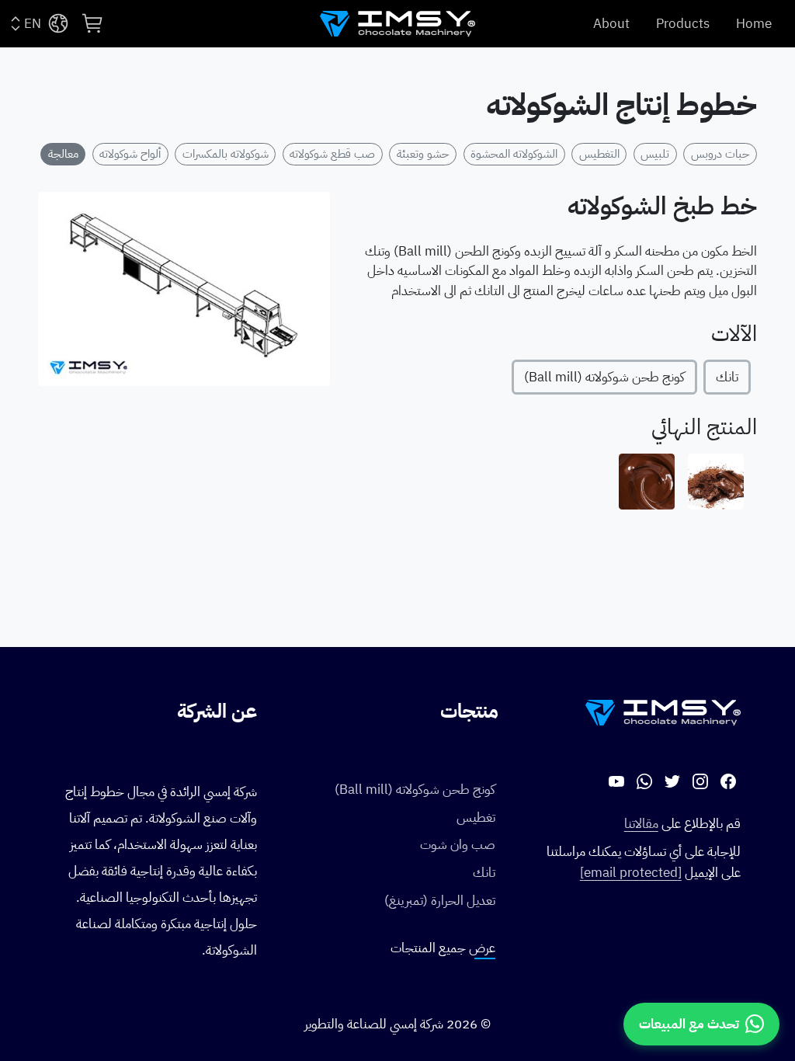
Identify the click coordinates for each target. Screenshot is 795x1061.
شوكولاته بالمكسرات (225, 153)
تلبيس (655, 153)
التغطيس (599, 153)
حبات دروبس (720, 153)
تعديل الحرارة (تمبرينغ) (439, 900)
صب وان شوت (457, 844)
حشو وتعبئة (423, 153)
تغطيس (476, 817)
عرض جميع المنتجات (443, 948)
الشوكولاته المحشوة (513, 153)
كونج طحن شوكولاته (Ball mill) (604, 377)
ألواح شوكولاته (130, 153)
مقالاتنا (641, 823)
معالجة (63, 153)
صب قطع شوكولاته (332, 153)
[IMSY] (398, 24)
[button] (93, 23)
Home (754, 23)
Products (683, 23)
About (611, 23)
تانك (727, 377)
